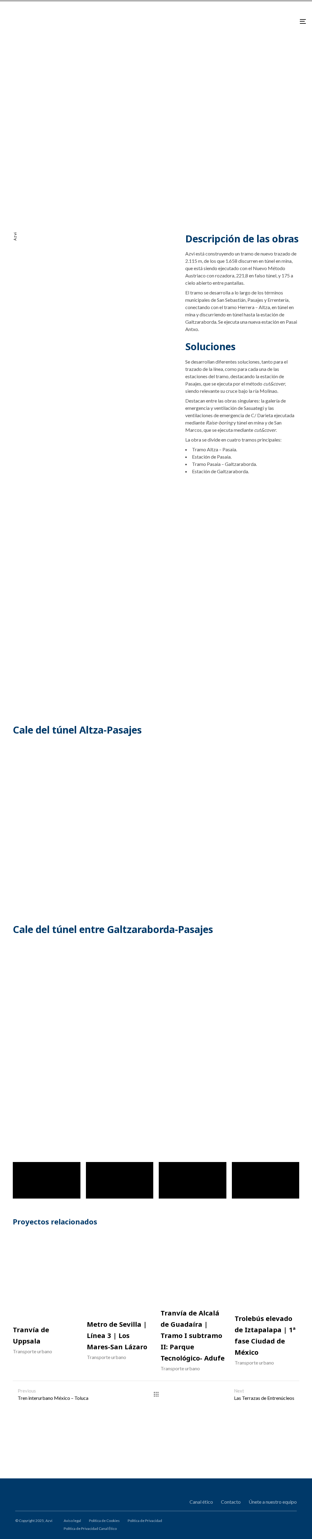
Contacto (231, 1502)
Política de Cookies (104, 1520)
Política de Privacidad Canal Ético (90, 1528)
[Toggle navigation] (256, 21)
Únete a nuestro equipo (273, 1502)
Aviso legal (72, 1520)
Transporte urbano (32, 1351)
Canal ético (201, 1502)
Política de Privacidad (145, 1520)
